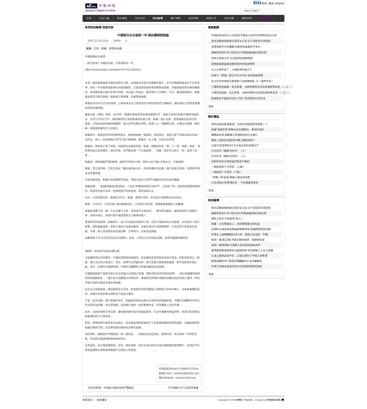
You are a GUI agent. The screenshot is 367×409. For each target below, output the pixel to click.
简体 (264, 3)
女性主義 (104, 18)
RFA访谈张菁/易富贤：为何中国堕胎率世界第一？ (239, 124)
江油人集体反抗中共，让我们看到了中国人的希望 (239, 255)
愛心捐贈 (265, 18)
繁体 (271, 3)
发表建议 (102, 399)
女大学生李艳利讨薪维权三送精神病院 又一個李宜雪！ (242, 81)
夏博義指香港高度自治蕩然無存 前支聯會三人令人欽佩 (242, 250)
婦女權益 (122, 18)
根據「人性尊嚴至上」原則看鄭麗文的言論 (235, 223)
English (280, 3)
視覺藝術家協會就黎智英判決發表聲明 (233, 63)
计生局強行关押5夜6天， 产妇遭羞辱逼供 (234, 182)
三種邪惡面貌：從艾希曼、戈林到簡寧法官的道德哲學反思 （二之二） (251, 92)
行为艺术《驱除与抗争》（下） (229, 150)
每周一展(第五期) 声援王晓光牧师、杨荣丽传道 (238, 239)
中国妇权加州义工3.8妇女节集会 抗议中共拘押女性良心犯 (244, 35)
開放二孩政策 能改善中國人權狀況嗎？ (233, 140)
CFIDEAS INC (274, 400)
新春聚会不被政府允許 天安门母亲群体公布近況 (238, 98)
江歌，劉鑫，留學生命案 (108, 48)
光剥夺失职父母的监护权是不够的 (230, 161)
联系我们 (88, 399)
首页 (87, 27)
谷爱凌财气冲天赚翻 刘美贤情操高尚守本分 (235, 46)
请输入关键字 (251, 10)
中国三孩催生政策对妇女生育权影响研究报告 (236, 266)
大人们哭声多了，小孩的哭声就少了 (231, 69)
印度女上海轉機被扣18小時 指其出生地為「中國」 (240, 234)
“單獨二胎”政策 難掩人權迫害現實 (230, 177)
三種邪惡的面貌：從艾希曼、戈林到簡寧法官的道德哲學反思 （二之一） (252, 86)
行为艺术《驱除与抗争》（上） (229, 156)
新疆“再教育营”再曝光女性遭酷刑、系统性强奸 (237, 129)
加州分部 (140, 18)
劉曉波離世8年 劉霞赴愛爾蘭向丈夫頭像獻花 (236, 261)
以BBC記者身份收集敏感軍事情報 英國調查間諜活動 (241, 229)
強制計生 (211, 18)
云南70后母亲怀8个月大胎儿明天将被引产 (235, 145)
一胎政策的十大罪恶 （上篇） (228, 166)
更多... (278, 116)
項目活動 (229, 18)
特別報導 (158, 18)
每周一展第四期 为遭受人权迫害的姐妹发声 (235, 245)
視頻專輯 (193, 18)
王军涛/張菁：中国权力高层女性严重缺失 (111, 387)
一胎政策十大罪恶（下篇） (226, 172)
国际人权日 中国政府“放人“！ (227, 218)
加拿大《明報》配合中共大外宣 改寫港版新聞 (237, 75)
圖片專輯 (176, 18)
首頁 (89, 18)
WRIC (239, 400)
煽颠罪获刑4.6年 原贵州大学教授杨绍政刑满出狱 (239, 52)
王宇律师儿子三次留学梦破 (183, 387)
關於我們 (247, 18)
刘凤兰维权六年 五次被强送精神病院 (232, 58)
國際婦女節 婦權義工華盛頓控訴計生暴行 (234, 134)
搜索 (279, 11)
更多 (211, 106)
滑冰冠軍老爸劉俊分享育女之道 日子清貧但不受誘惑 (241, 40)
